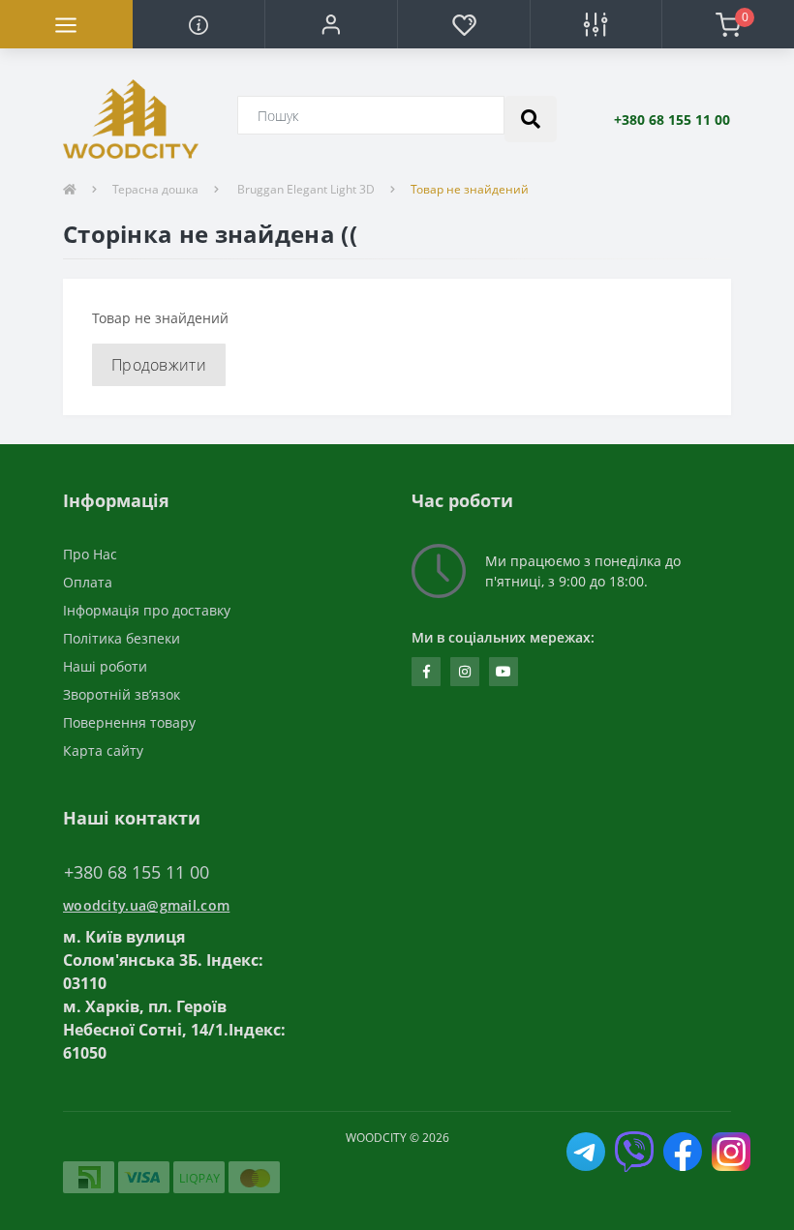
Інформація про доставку (146, 610)
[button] (330, 24)
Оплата (87, 582)
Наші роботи (105, 666)
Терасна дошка (155, 189)
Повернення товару (129, 722)
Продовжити (158, 364)
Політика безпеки (121, 638)
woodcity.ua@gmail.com (146, 905)
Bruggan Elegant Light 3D (304, 189)
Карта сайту (103, 750)
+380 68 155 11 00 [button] (136, 872)
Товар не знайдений (470, 189)
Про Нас (90, 554)
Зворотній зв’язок (121, 694)
